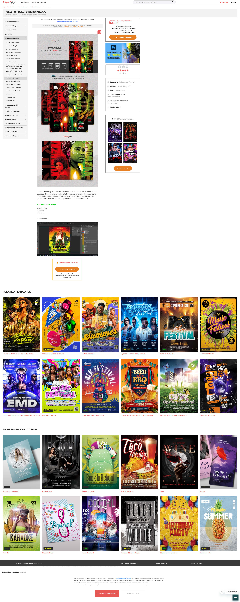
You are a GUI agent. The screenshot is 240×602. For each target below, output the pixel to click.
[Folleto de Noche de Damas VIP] (130, 153)
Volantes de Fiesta (11, 119)
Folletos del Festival (127, 82)
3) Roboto (41, 213)
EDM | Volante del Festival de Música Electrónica (21, 415)
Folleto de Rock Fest (207, 415)
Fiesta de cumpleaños (168, 553)
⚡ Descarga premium (67, 269)
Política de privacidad (146, 585)
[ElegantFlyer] (10, 2)
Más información (113, 97)
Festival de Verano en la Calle (53, 354)
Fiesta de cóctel (88, 553)
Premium (225, 2)
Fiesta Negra (47, 491)
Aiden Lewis (120, 90)
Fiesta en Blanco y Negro (130, 553)
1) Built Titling (42, 208)
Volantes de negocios (12, 22)
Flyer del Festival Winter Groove (133, 354)
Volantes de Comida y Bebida (12, 106)
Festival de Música (207, 354)
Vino (162, 491)
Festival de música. (167, 354)
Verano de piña (205, 553)
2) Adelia (40, 211)
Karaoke (6, 553)
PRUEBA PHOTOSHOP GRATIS (67, 21)
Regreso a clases (88, 491)
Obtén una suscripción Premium (73, 26)
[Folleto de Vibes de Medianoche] (115, 132)
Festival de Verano (88, 354)
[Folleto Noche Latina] (130, 132)
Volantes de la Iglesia (12, 26)
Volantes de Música (11, 115)
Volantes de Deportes (12, 136)
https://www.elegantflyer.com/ (123, 578)
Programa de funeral (10, 491)
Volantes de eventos (12, 38)
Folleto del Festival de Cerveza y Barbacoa (137, 415)
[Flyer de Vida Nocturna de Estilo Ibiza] (115, 153)
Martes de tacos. (127, 491)
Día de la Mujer (47, 553)
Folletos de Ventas (11, 132)
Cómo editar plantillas (38, 2)
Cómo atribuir (112, 103)
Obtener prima (122, 168)
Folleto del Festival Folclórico (93, 415)
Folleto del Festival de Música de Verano (18, 354)
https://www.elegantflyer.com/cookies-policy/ (86, 585)
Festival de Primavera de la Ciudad (173, 415)
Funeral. (203, 491)
